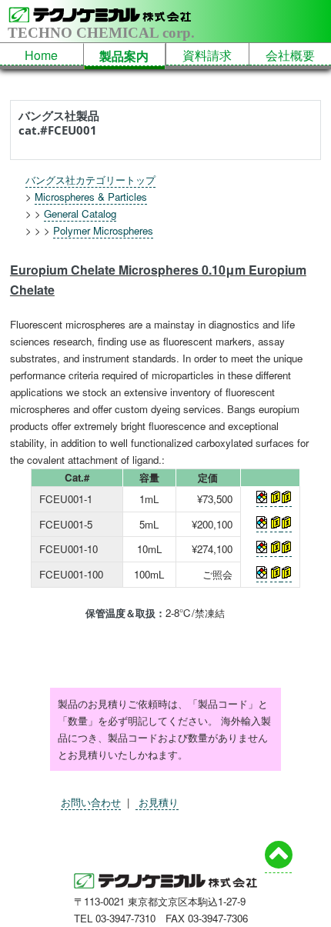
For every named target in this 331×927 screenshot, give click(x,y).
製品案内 (124, 56)
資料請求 (207, 55)
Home (41, 55)
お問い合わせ (91, 802)
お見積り (157, 802)
